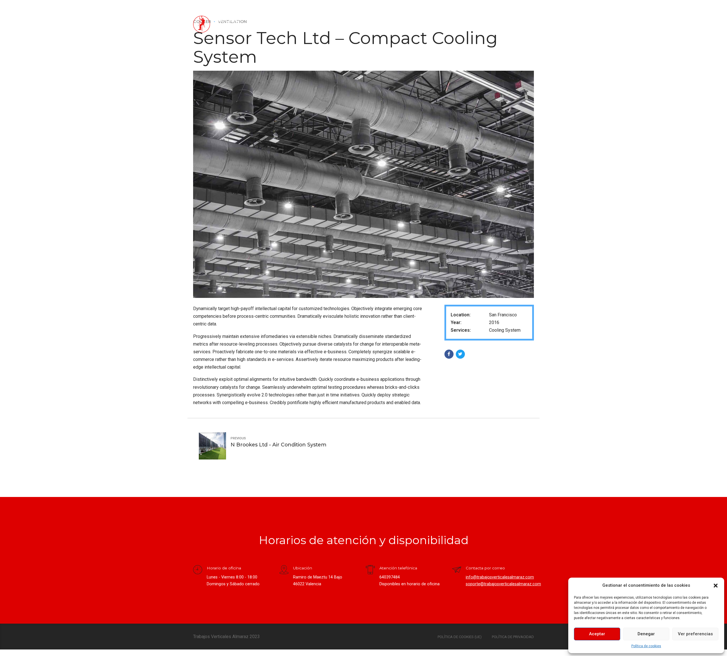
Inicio (402, 25)
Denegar (646, 633)
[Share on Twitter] (460, 354)
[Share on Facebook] (449, 354)
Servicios (486, 25)
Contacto (522, 25)
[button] (715, 585)
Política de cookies (646, 646)
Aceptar (597, 633)
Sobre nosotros (442, 25)
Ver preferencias (695, 633)
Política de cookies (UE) (460, 637)
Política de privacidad (513, 637)
